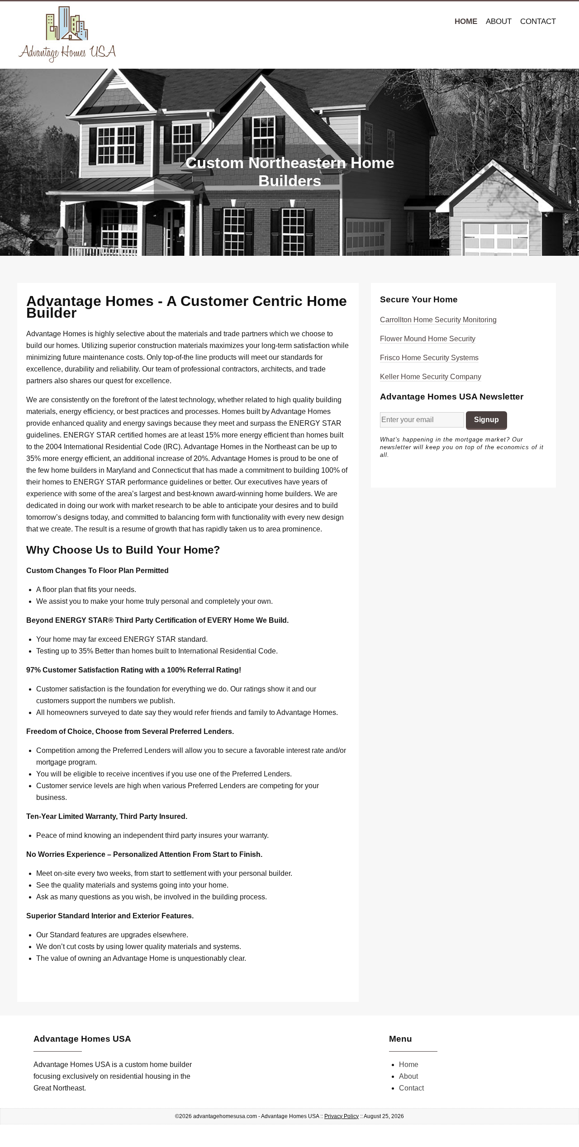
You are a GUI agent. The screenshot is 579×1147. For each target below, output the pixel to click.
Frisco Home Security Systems (429, 358)
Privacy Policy (341, 1116)
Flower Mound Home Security (427, 339)
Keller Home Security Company (430, 377)
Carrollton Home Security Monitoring (438, 320)
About (499, 21)
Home (466, 21)
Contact (538, 21)
